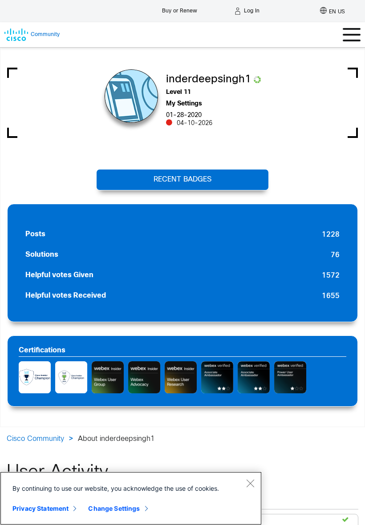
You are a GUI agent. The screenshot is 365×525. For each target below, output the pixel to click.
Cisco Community (35, 439)
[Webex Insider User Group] (108, 377)
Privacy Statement (40, 508)
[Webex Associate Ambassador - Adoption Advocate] (254, 377)
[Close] (250, 483)
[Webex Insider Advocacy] (144, 377)
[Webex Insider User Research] (181, 377)
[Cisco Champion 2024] (71, 377)
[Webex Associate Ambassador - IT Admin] (217, 377)
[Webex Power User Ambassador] (290, 377)
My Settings (184, 104)
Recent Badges (182, 179)
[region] (131, 498)
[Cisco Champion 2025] (35, 377)
